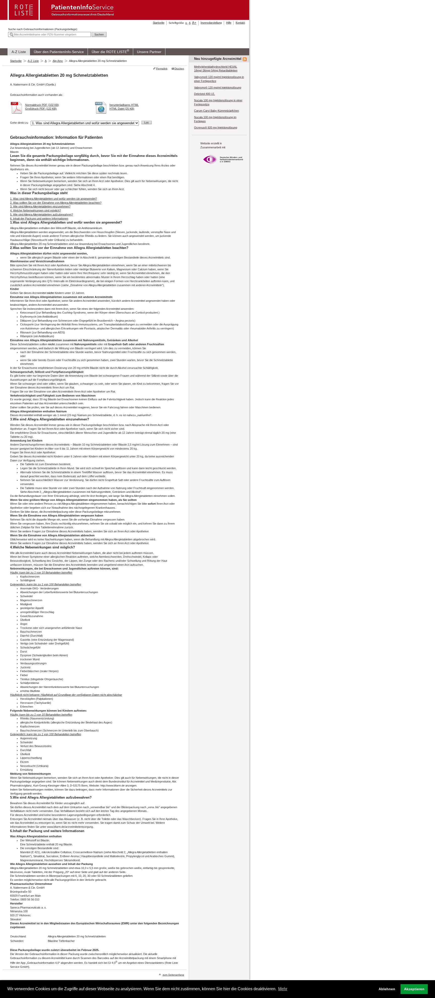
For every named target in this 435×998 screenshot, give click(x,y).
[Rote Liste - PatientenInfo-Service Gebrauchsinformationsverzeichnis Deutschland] (61, 18)
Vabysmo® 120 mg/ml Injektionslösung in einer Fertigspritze (219, 78)
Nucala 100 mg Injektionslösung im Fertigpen (215, 119)
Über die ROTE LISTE (110, 51)
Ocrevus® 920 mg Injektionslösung (215, 127)
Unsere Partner (149, 52)
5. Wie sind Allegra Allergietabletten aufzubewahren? (41, 214)
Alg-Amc (58, 60)
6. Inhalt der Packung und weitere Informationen (39, 218)
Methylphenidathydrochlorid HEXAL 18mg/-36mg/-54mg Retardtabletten (215, 68)
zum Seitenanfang (173, 974)
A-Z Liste (19, 52)
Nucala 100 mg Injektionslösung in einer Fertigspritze (218, 102)
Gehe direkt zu (19, 122)
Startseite (158, 22)
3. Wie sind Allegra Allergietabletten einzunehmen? (40, 206)
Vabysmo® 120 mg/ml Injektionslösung (217, 87)
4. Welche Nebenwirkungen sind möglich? (35, 210)
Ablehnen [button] (387, 989)
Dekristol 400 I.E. (204, 93)
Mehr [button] (282, 989)
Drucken (179, 68)
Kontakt (240, 22)
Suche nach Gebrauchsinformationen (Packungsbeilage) (42, 29)
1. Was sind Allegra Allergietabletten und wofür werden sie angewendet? (53, 198)
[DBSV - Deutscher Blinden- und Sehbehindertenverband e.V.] (223, 165)
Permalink (161, 68)
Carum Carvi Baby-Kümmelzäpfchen (216, 110)
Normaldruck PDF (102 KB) (42, 104)
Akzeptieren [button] (414, 989)
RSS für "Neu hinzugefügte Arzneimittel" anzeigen (245, 59)
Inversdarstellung (211, 22)
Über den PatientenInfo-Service (59, 52)
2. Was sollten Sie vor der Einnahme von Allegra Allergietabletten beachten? (55, 202)
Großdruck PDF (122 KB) (41, 108)
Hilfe (228, 22)
